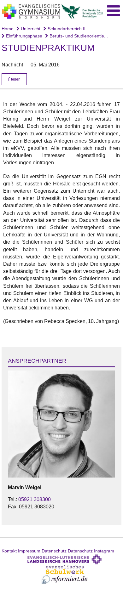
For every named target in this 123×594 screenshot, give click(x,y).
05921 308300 (34, 499)
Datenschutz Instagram (91, 550)
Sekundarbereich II (65, 28)
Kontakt (9, 550)
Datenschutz (54, 550)
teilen (15, 79)
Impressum (29, 550)
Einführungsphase (23, 35)
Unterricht (30, 28)
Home (8, 28)
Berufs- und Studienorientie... (78, 35)
